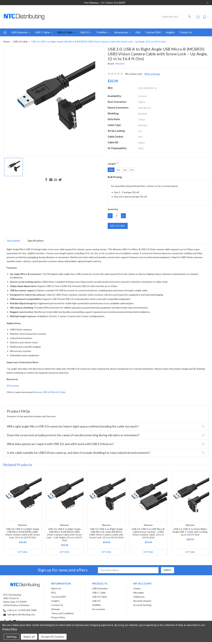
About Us (56, 588)
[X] (60, 179)
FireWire (102, 32)
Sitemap (55, 609)
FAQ (137, 32)
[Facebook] (46, 179)
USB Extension (19, 32)
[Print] (55, 179)
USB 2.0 (84, 32)
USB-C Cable (42, 32)
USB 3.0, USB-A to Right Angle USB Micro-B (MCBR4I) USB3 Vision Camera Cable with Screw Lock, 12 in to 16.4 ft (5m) (22, 533)
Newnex (120, 63)
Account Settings (142, 605)
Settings (11, 637)
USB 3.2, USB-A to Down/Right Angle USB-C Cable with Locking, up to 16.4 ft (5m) (190, 532)
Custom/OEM (153, 32)
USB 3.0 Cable (65, 32)
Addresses (139, 596)
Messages (138, 592)
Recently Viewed (142, 600)
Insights (170, 32)
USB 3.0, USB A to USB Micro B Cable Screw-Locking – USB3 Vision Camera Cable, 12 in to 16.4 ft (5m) (148, 533)
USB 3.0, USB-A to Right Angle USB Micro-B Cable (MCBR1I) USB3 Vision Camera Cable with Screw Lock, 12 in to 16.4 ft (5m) (106, 533)
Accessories (121, 32)
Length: (113, 163)
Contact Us (186, 32)
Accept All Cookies (52, 637)
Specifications (36, 240)
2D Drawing (13, 385)
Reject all (29, 637)
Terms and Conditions (62, 613)
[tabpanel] (23, 513)
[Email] (51, 179)
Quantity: (113, 209)
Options (22, 552)
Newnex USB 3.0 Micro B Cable (50, 392)
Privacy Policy (58, 617)
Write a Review (152, 73)
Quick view (22, 506)
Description (13, 240)
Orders (137, 588)
